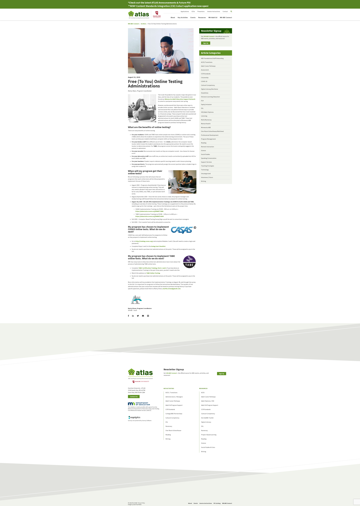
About (173, 17)
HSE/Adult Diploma (207, 112)
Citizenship (204, 77)
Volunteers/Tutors (207, 177)
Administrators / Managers (174, 397)
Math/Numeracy (206, 120)
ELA (202, 100)
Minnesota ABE (206, 127)
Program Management (208, 139)
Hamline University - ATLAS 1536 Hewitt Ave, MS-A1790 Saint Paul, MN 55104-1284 (136, 390)
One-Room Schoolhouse (173, 430)
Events (193, 17)
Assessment (205, 70)
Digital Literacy (206, 422)
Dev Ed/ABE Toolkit (207, 418)
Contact (225, 11)
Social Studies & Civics (208, 447)
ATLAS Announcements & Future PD (171, 2)
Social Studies (205, 154)
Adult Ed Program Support (174, 405)
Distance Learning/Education (210, 97)
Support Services (206, 162)
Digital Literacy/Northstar (209, 89)
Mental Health (205, 124)
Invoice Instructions (213, 11)
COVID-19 (204, 81)
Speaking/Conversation (208, 158)
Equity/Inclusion (206, 104)
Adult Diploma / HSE (207, 401)
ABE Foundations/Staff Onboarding (212, 58)
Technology (205, 170)
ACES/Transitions (206, 62)
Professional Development (209, 135)
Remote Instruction (207, 147)
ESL (202, 108)
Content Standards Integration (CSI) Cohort (160, 5)
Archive (143, 24)
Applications (185, 11)
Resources (202, 17)
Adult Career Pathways (208, 66)
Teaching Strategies (207, 166)
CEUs (193, 11)
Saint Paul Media (137, 504)
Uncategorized (206, 173)
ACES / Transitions (171, 392)
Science (203, 150)
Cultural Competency (208, 85)
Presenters (201, 11)
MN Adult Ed (212, 17)
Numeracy (169, 426)
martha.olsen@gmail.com (172, 289)
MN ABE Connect (226, 17)
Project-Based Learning (208, 435)
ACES (202, 392)
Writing (203, 181)
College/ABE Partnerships (174, 414)
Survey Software (146, 420)
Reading (203, 143)
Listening (204, 116)
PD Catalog (217, 503)
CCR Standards (205, 74)
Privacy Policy (141, 503)
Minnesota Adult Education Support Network (180, 99)
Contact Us (134, 396)
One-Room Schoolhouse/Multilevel (212, 131)
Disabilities (204, 93)
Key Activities (183, 17)
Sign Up (205, 43)
